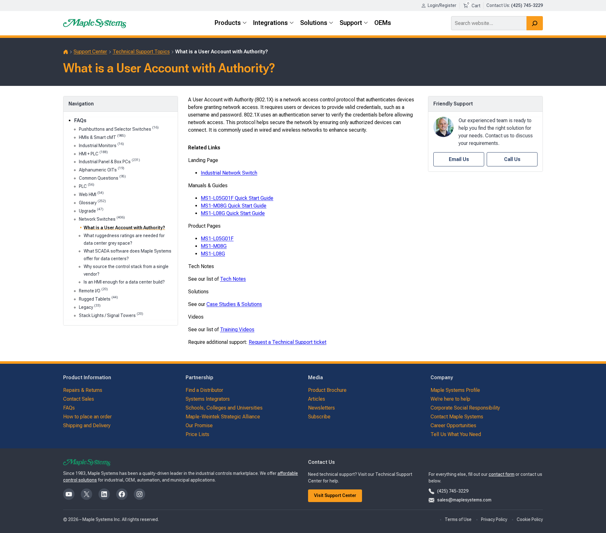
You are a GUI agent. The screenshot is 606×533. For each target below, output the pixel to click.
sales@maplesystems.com (464, 499)
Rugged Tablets (98, 299)
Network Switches (102, 219)
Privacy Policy (494, 519)
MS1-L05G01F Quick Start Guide (237, 198)
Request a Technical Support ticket (287, 342)
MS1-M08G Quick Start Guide (233, 206)
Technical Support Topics (141, 52)
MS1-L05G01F (217, 239)
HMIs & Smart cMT (102, 137)
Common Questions (102, 178)
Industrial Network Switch (229, 173)
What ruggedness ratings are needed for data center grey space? (124, 239)
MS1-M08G (214, 246)
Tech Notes (233, 279)
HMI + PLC (93, 153)
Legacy (90, 307)
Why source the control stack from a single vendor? (126, 270)
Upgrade (91, 210)
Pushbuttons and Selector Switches (119, 129)
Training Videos (237, 329)
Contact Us (497, 5)
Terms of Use (458, 519)
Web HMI (91, 194)
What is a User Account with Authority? (124, 227)
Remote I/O (93, 290)
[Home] (65, 51)
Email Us (459, 159)
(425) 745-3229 (452, 491)
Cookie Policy (530, 519)
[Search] (534, 23)
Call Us (512, 159)
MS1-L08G (213, 254)
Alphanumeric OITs (101, 169)
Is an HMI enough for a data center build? (124, 281)
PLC (86, 186)
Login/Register (442, 5)
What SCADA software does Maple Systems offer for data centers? (127, 255)
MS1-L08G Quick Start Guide (233, 213)
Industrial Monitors (101, 145)
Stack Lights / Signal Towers (111, 315)
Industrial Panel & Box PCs (109, 161)
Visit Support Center (335, 495)
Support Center (90, 52)
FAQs (80, 120)
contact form (501, 474)
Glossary (92, 202)
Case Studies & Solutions (234, 304)
